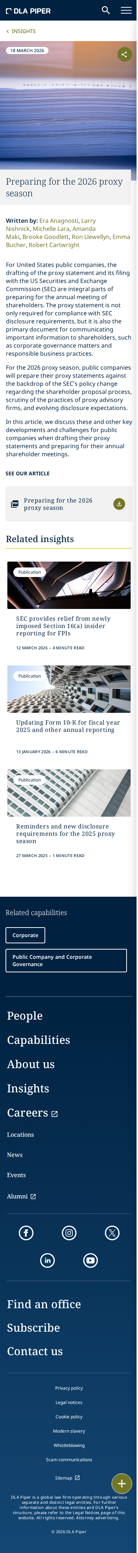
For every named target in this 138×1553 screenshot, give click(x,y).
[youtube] (90, 1260)
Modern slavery (69, 1431)
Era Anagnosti (58, 221)
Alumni (17, 1196)
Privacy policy (69, 1388)
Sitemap (63, 1478)
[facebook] (26, 1233)
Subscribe (33, 1327)
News (14, 1155)
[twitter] (112, 1233)
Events (16, 1175)
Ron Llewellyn (91, 237)
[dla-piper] (28, 10)
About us (31, 1063)
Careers (27, 1112)
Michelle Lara (51, 229)
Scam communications (69, 1459)
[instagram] (69, 1233)
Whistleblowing (69, 1445)
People (25, 1015)
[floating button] (122, 1483)
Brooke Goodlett (45, 237)
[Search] (106, 10)
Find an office (44, 1303)
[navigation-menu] (126, 10)
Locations (20, 1135)
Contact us (35, 1350)
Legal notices (69, 1402)
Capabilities (38, 1039)
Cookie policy (69, 1417)
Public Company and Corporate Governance (52, 960)
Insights (24, 31)
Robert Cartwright (54, 245)
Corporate (25, 935)
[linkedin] (47, 1260)
